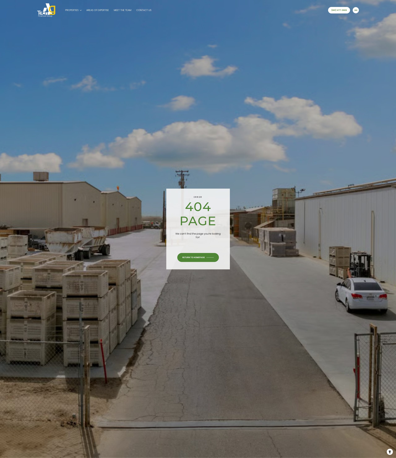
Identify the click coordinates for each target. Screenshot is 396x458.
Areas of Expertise (97, 10)
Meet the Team (122, 10)
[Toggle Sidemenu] (356, 10)
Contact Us (143, 10)
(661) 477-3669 (339, 10)
